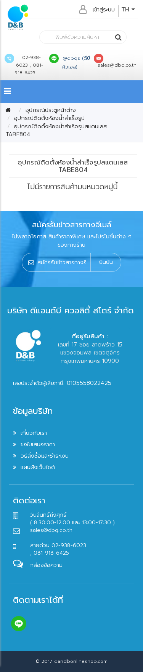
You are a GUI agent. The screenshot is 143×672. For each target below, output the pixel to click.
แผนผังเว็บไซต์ (38, 467)
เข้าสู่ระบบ (104, 9)
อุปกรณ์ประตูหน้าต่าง (51, 110)
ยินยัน (106, 262)
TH (126, 9)
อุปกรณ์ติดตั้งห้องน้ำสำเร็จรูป (49, 118)
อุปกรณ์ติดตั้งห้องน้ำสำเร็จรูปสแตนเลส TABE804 (56, 130)
